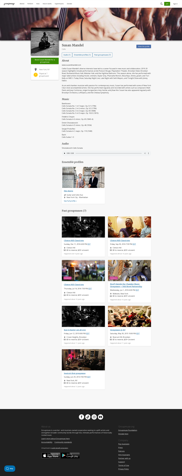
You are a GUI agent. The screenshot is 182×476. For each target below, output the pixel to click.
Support (121, 462)
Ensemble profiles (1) (82, 55)
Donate (69, 4)
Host (37, 4)
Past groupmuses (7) (102, 55)
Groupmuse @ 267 (117, 330)
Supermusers (59, 4)
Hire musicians (124, 455)
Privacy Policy (123, 469)
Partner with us (124, 458)
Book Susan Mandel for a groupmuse (45, 61)
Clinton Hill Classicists (74, 240)
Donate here (123, 434)
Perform (30, 4)
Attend (22, 4)
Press (120, 447)
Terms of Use (123, 465)
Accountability (46, 442)
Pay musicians (123, 444)
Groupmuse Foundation (127, 430)
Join (167, 4)
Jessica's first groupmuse (75, 373)
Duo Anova (68, 191)
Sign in (175, 4)
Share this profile (143, 46)
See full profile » (70, 201)
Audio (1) (67, 55)
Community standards (63, 442)
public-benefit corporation (60, 448)
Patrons (121, 451)
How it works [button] (47, 4)
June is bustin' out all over (75, 330)
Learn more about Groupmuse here (55, 438)
